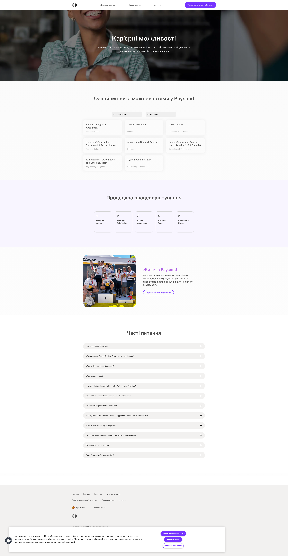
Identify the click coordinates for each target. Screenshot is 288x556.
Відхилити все (173, 540)
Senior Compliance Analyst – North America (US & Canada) (185, 144)
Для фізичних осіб (108, 5)
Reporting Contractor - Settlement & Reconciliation (101, 144)
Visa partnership (114, 494)
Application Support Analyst (142, 142)
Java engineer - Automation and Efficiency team (100, 161)
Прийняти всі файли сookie (173, 533)
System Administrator (139, 159)
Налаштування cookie (173, 546)
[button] (8, 540)
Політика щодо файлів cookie (84, 500)
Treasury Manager (137, 124)
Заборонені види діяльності (114, 500)
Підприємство (135, 5)
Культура (98, 494)
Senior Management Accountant (97, 126)
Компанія (157, 5)
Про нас (75, 494)
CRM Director (176, 124)
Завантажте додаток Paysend (200, 5)
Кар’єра (86, 494)
